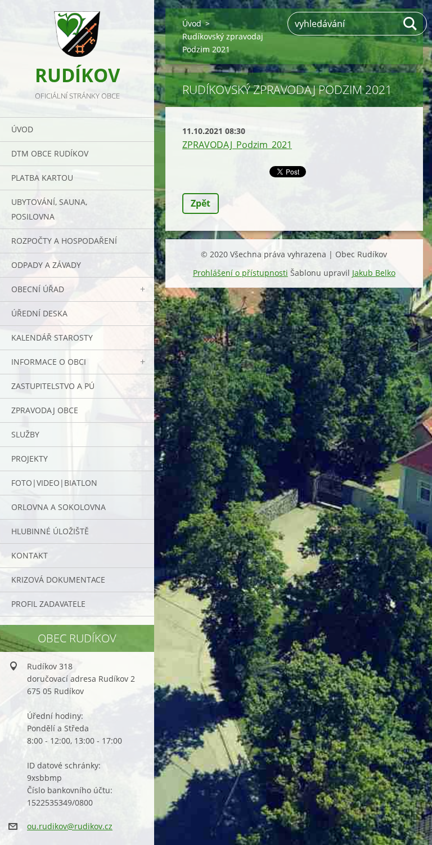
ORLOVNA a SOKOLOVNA (58, 507)
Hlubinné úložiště (50, 531)
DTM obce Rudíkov (49, 153)
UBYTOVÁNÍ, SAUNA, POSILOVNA (49, 209)
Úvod (22, 129)
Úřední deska (39, 313)
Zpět (200, 203)
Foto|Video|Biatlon (54, 482)
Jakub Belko (373, 272)
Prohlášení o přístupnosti (240, 272)
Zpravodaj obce (44, 410)
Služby (25, 434)
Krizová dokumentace (58, 579)
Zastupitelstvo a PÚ (52, 386)
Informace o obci (48, 361)
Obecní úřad (37, 289)
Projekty (29, 458)
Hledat (410, 23)
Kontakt (29, 555)
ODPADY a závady (46, 265)
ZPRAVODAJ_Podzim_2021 (237, 144)
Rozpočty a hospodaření (64, 240)
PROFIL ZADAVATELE (48, 603)
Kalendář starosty (52, 337)
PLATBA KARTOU (42, 177)
